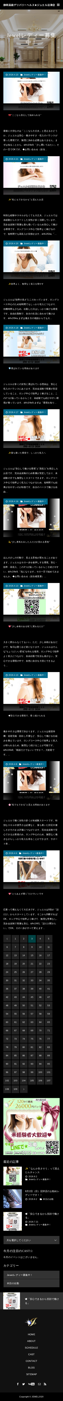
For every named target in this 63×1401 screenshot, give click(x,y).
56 (24, 1014)
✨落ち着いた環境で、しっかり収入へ (27, 453)
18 (7, 964)
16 (40, 955)
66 (7, 1030)
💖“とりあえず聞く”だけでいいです (26, 894)
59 (48, 1014)
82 (40, 1047)
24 (7, 972)
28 (40, 972)
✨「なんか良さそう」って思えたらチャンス (42, 1170)
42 (7, 997)
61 (15, 1022)
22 (40, 964)
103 (15, 1080)
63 (32, 1022)
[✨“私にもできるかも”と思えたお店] (31, 175)
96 (7, 1072)
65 (48, 1022)
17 (48, 955)
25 (15, 972)
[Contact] (39, 1384)
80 (24, 1047)
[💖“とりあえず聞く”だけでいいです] (31, 869)
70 (40, 1030)
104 (24, 1080)
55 (15, 1014)
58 (40, 1014)
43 (15, 997)
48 (7, 1005)
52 (40, 1005)
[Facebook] (17, 1384)
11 (49, 947)
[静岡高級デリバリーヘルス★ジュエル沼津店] (31, 1322)
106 (40, 1080)
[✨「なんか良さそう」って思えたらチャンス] (12, 1176)
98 (24, 1072)
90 (7, 1064)
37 (15, 989)
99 (32, 1072)
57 (32, 1014)
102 (7, 1080)
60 (7, 1022)
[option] (31, 1300)
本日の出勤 (48, 1199)
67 (15, 1030)
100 (40, 1072)
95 (48, 1064)
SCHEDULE (31, 1347)
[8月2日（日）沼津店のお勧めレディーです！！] (12, 1198)
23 (48, 964)
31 (15, 980)
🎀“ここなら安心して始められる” (24, 115)
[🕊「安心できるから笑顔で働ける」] (12, 1221)
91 (15, 1064)
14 (24, 955)
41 (48, 989)
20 (24, 964)
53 (48, 1005)
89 (48, 1055)
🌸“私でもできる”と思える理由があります (29, 805)
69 (32, 1030)
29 (48, 972)
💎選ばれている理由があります (23, 368)
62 (24, 1022)
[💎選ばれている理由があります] (31, 344)
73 (15, 1039)
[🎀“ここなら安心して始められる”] (31, 91)
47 (48, 997)
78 (7, 1047)
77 (48, 1039)
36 (7, 989)
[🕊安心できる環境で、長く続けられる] (31, 691)
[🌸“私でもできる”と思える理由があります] (31, 780)
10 (40, 947)
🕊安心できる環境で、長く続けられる (26, 715)
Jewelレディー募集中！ (35, 75)
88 (40, 1055)
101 (48, 1072)
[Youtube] (31, 1384)
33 (32, 980)
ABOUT (31, 1341)
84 (7, 1055)
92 (24, 1064)
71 (48, 1030)
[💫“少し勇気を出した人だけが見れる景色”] (31, 518)
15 (32, 955)
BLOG (31, 1367)
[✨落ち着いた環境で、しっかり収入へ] (31, 428)
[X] (23, 1384)
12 (7, 955)
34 (40, 980)
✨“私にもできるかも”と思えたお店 (26, 199)
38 (24, 989)
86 (24, 1055)
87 (32, 1055)
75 (32, 1039)
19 (15, 964)
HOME (31, 1334)
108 (7, 1089)
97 (15, 1072)
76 (40, 1039)
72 (7, 1039)
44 (24, 997)
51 (32, 1005)
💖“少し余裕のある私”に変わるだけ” (26, 626)
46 (40, 997)
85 (15, 1055)
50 (24, 1005)
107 (48, 1080)
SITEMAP (31, 1374)
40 (40, 989)
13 (15, 955)
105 (32, 1080)
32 (24, 980)
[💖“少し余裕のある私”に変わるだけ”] (31, 602)
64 (40, 1022)
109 (15, 1089)
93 (32, 1064)
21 (32, 964)
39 (32, 989)
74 (24, 1039)
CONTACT (31, 1361)
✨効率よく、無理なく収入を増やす (26, 284)
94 (40, 1064)
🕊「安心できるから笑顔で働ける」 (42, 1215)
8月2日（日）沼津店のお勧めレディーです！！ (42, 1193)
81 (32, 1047)
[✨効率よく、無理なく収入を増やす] (31, 259)
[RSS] (45, 1384)
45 (32, 997)
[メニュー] (58, 5)
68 (24, 1030)
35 (48, 980)
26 (24, 972)
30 (7, 980)
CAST (31, 1354)
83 (48, 1047)
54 (7, 1014)
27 (32, 972)
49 (15, 1005)
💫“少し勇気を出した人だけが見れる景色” (29, 542)
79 (15, 1047)
